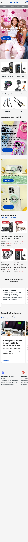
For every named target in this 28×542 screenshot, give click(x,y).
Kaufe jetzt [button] (7, 150)
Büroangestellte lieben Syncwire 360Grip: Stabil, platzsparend (12, 343)
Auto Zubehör (11, 6)
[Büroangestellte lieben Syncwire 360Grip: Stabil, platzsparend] (13, 328)
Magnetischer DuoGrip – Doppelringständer (20, 238)
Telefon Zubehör (21, 6)
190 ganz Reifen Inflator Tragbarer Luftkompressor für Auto (20, 266)
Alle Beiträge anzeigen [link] (7, 317)
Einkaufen (3, 6)
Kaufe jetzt (8, 180)
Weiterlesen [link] (6, 360)
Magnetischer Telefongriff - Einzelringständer (6, 265)
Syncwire (3, 234)
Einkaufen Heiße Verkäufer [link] (8, 217)
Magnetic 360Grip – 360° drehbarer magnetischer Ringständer (7, 239)
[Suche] (23, 2)
